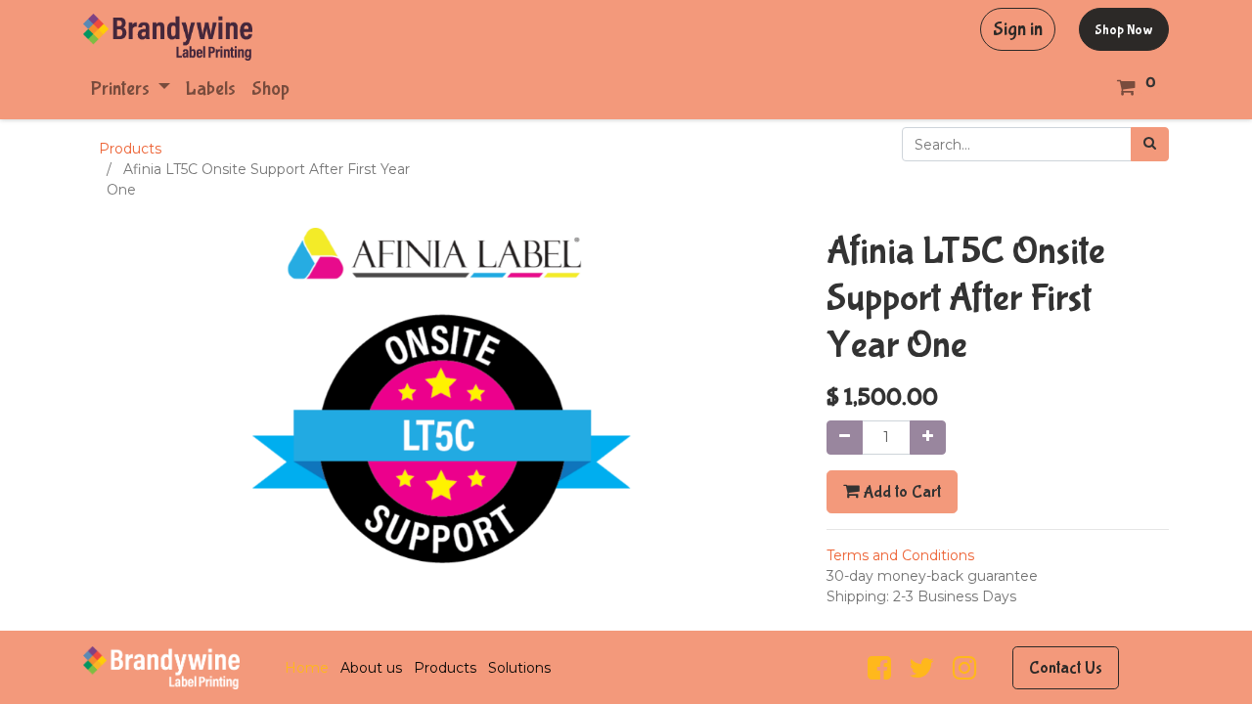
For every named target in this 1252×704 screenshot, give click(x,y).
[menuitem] (211, 88)
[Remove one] (845, 437)
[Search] (1150, 144)
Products (130, 148)
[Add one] (928, 437)
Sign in (1018, 29)
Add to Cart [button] (900, 492)
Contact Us (1065, 668)
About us (371, 668)
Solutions (519, 668)
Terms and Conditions (900, 555)
